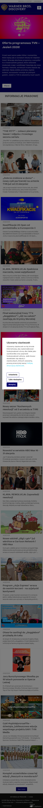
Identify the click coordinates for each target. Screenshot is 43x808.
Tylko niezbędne (15, 379)
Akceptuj (12, 384)
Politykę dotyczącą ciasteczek (20, 364)
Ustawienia (12, 375)
